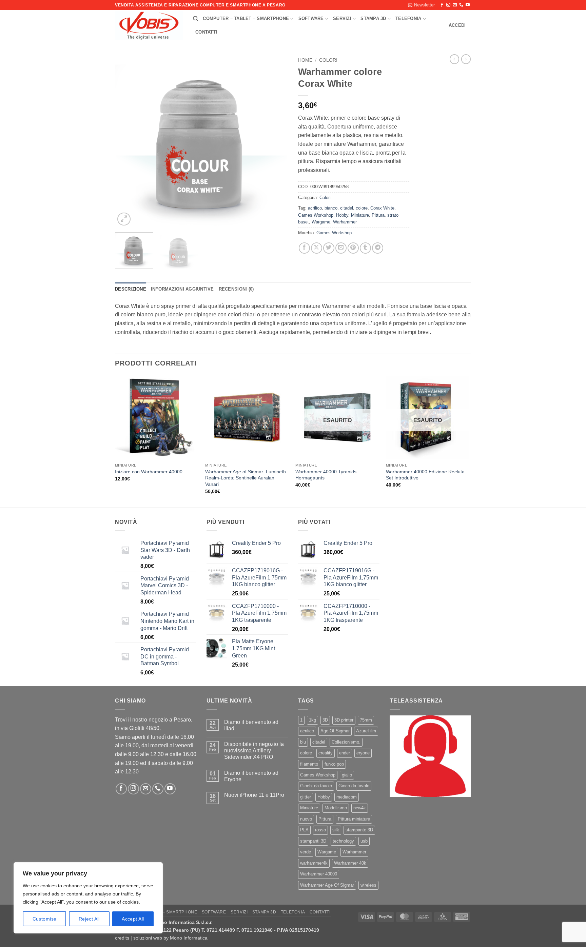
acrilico (315, 208)
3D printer (343, 720)
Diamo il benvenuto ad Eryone (251, 776)
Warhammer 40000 (318, 873)
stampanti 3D (313, 841)
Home (305, 60)
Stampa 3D (373, 18)
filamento (309, 764)
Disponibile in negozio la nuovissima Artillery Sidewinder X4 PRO (254, 750)
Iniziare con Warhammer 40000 (148, 471)
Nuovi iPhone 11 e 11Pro (254, 795)
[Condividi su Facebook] (304, 248)
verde (305, 851)
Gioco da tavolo (353, 785)
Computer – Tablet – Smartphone (246, 18)
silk (335, 829)
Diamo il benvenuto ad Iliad (251, 725)
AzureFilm (366, 730)
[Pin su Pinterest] (353, 248)
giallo (347, 774)
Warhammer (345, 221)
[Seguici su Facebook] (442, 5)
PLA (304, 829)
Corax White (382, 208)
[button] (421, 5)
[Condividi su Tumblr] (365, 248)
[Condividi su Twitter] (328, 248)
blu (303, 742)
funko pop (334, 764)
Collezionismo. (346, 742)
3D (325, 720)
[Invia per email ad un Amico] (341, 248)
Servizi (342, 18)
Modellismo (336, 807)
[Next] (276, 140)
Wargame (321, 221)
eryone (363, 752)
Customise (45, 919)
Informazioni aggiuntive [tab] (182, 289)
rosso (320, 829)
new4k (359, 807)
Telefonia (408, 18)
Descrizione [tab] (130, 289)
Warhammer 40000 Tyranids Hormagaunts (325, 475)
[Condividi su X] (316, 248)
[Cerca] (195, 18)
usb (364, 841)
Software (311, 18)
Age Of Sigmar (335, 730)
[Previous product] (466, 59)
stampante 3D (359, 829)
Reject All (89, 919)
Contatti (206, 32)
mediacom (346, 797)
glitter (305, 797)
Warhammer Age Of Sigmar (327, 885)
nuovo (306, 819)
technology (343, 841)
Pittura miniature (354, 819)
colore (362, 208)
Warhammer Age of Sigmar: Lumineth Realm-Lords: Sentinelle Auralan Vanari (245, 478)
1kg (312, 720)
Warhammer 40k (350, 863)
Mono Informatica (189, 938)
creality (325, 752)
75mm (366, 720)
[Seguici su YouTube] (468, 5)
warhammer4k (314, 863)
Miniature (360, 215)
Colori (328, 60)
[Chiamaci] (461, 5)
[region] (88, 897)
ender (344, 752)
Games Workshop (315, 215)
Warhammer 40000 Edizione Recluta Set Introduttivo (425, 475)
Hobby (342, 215)
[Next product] (454, 59)
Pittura (378, 215)
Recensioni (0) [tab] (236, 289)
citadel (346, 208)
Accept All (133, 919)
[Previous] (127, 140)
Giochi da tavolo (316, 785)
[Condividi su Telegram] (377, 248)
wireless (368, 885)
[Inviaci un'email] (455, 5)
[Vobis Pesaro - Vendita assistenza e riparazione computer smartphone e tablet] (149, 25)
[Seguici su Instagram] (448, 5)
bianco (331, 208)
